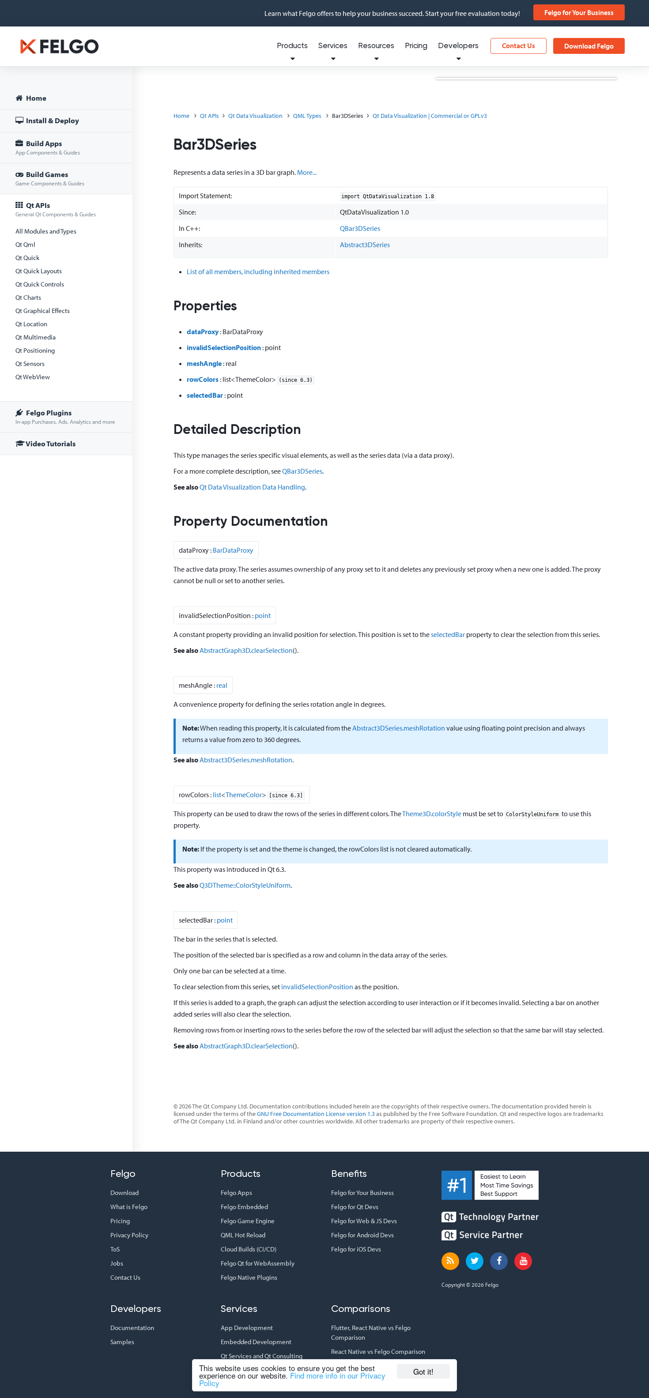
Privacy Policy (129, 1235)
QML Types (307, 116)
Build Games (49, 178)
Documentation (132, 1327)
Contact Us (518, 45)
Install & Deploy (52, 120)
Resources (376, 46)
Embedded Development (256, 1342)
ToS (115, 1249)
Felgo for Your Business (579, 12)
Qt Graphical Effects (42, 310)
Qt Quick (27, 257)
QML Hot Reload (243, 1235)
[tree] (66, 272)
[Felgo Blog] (450, 1261)
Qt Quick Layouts (38, 271)
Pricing (416, 46)
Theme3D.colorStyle (431, 813)
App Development (247, 1327)
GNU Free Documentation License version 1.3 (316, 1114)
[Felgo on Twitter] (474, 1261)
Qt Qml (25, 244)
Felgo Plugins (65, 416)
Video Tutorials (50, 443)
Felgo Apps (236, 1192)
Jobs (116, 1263)
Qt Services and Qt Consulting (261, 1356)
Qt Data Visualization (255, 116)
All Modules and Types (45, 231)
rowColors (203, 379)
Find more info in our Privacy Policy (292, 1379)
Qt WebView (32, 377)
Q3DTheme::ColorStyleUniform (245, 885)
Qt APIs (55, 209)
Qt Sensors (30, 363)
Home (35, 97)
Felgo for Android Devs (362, 1235)
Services (332, 46)
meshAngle (204, 363)
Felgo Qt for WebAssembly (257, 1263)
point (263, 615)
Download (124, 1192)
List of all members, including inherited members (258, 271)
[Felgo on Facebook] (499, 1261)
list (217, 794)
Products (292, 46)
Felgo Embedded (244, 1206)
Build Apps (47, 147)
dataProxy (203, 331)
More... (307, 172)
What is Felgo (128, 1206)
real (221, 685)
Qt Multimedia (35, 337)
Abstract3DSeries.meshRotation (398, 727)
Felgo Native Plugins (249, 1277)
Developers (458, 46)
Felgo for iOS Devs (356, 1249)
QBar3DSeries (360, 228)
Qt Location (31, 324)
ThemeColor (244, 794)
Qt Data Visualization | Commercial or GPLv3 (430, 116)
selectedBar (205, 395)
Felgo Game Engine (248, 1221)
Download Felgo (589, 45)
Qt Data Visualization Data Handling (252, 486)
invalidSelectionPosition (224, 347)
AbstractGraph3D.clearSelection (246, 650)
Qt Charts (28, 297)
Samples (122, 1342)
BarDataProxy (233, 550)
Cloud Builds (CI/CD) (248, 1249)
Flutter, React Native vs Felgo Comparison (371, 1332)
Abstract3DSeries (365, 244)
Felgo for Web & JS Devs (364, 1221)
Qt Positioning (35, 350)
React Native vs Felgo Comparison (378, 1351)
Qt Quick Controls (39, 284)
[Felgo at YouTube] (523, 1261)
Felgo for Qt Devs (354, 1206)
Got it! (423, 1371)
